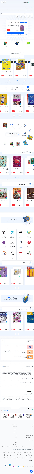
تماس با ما (32, 429)
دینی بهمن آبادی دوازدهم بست (22, 71)
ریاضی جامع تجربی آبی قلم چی (29, 437)
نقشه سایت (15, 429)
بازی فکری (5, 46)
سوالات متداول (31, 426)
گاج (16, 440)
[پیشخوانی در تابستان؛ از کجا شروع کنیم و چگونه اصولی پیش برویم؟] (30, 352)
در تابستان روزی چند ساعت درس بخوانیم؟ (21, 345)
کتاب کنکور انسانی (18, 446)
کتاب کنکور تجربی (13, 446)
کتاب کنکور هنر (8, 446)
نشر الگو (21, 236)
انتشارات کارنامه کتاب (12, 246)
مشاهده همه (28, 90)
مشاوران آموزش (21, 257)
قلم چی (16, 435)
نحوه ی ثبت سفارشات (14, 426)
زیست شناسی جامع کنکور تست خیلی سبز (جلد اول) (13, 26)
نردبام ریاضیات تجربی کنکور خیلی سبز (7, 71)
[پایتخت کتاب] (26, 2)
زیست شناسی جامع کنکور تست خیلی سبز (28, 433)
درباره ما (32, 424)
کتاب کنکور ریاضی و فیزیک (24, 446)
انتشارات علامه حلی (3, 257)
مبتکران (16, 437)
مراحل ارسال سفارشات (14, 428)
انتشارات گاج (29, 236)
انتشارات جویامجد (12, 257)
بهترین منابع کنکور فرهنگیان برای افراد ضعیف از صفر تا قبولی (6, 346)
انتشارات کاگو (4, 246)
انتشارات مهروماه (12, 236)
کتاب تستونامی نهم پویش (19, 200)
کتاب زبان (17, 46)
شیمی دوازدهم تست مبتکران (29, 439)
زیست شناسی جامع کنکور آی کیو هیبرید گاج (17, 169)
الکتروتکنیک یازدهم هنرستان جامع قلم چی (17, 107)
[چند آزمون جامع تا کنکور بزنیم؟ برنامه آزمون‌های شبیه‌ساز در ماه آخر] (30, 357)
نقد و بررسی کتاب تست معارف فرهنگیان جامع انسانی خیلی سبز (6, 351)
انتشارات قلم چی (4, 236)
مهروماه (16, 439)
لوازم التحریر (28, 46)
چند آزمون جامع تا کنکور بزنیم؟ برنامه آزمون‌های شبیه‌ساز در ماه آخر (20, 357)
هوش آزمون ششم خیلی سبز (30, 440)
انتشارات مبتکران (29, 246)
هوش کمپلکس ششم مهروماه (29, 435)
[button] (26, 26)
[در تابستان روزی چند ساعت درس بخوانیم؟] (30, 347)
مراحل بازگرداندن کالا (14, 424)
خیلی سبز (29, 257)
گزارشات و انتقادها (31, 428)
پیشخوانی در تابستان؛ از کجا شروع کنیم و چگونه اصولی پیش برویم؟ (20, 352)
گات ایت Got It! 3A (20, 325)
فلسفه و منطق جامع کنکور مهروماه (17, 279)
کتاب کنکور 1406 (4, 446)
